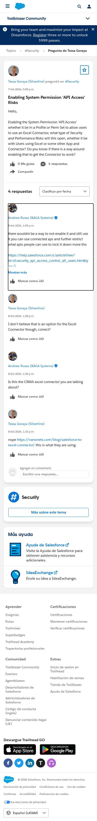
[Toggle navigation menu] (88, 19)
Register (40, 35)
